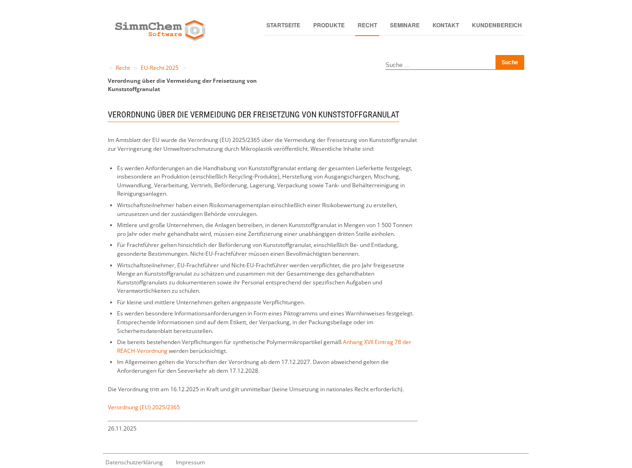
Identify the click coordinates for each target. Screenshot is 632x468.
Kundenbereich (497, 25)
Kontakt (446, 25)
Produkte (329, 25)
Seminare (405, 25)
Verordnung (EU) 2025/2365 (144, 407)
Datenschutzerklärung (134, 462)
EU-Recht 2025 (160, 68)
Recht (367, 25)
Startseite (283, 25)
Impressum (190, 462)
